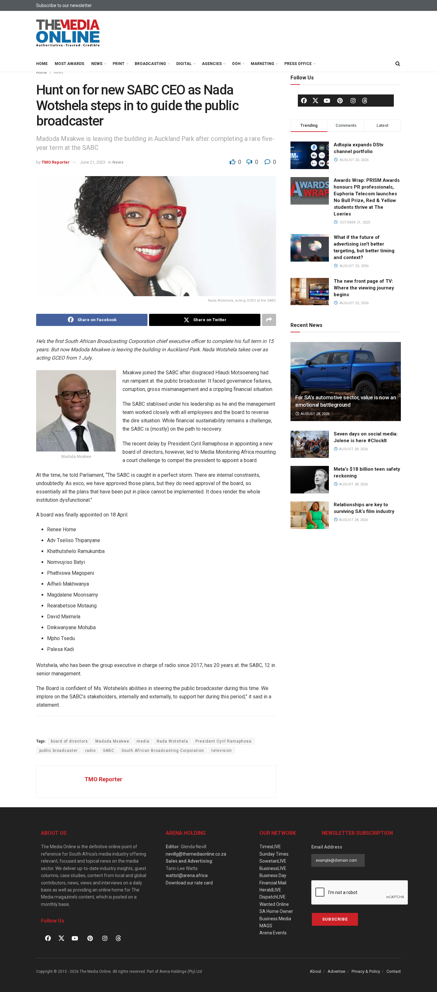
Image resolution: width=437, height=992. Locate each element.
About (315, 971)
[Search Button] (397, 64)
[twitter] (315, 100)
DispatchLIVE (272, 896)
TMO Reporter (56, 162)
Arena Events (273, 932)
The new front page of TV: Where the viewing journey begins (364, 287)
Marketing (262, 63)
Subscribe (335, 919)
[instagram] (353, 100)
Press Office (298, 63)
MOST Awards (69, 63)
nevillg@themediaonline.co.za (196, 854)
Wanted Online (274, 904)
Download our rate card (189, 882)
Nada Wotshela (172, 741)
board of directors (69, 741)
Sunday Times (274, 854)
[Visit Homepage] (68, 33)
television (221, 750)
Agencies (212, 63)
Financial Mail (272, 882)
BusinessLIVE (272, 868)
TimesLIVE (270, 846)
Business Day (272, 875)
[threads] (364, 100)
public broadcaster (58, 750)
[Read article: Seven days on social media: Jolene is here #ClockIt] (309, 444)
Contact (393, 971)
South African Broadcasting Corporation (163, 750)
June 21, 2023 (92, 162)
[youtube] (326, 100)
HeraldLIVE (270, 889)
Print (118, 63)
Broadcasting (150, 63)
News (96, 63)
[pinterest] (340, 100)
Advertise (336, 971)
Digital (184, 63)
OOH (236, 63)
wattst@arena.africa (187, 875)
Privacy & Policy (366, 971)
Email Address (326, 847)
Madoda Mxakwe (112, 741)
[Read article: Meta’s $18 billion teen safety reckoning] (309, 479)
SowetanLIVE (272, 861)
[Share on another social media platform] (269, 320)
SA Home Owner (276, 911)
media (143, 741)
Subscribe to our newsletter (64, 5)
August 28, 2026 (315, 414)
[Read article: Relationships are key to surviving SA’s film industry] (309, 515)
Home (42, 63)
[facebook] (303, 100)
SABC (108, 750)
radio (90, 750)
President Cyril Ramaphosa (223, 741)
